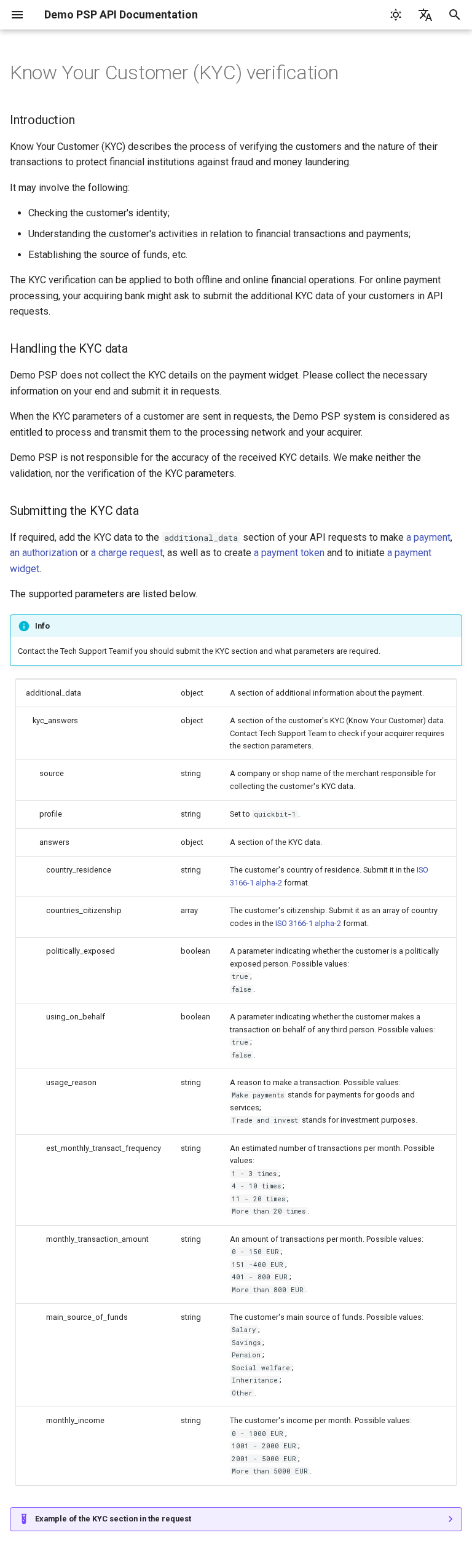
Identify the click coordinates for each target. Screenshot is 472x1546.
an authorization (43, 553)
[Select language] (425, 14)
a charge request (127, 553)
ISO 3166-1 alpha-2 (308, 923)
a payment (428, 537)
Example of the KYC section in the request (113, 1518)
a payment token (289, 553)
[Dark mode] (396, 14)
